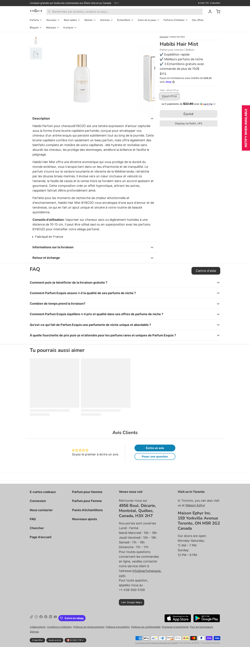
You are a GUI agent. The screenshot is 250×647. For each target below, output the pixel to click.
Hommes (105, 20)
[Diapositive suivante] (150, 72)
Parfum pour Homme (87, 492)
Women (88, 20)
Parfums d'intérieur (174, 20)
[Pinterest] (45, 618)
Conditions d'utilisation (59, 626)
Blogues (34, 27)
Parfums (34, 20)
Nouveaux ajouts (84, 519)
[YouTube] (55, 618)
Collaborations (38, 626)
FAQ (33, 519)
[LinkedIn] (50, 618)
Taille (169, 90)
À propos (68, 27)
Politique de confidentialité (146, 626)
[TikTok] (31, 618)
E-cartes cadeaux (43, 492)
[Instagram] (36, 618)
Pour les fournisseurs (201, 626)
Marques (51, 27)
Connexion (38, 501)
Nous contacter (41, 510)
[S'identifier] (208, 12)
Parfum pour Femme (87, 501)
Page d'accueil (40, 537)
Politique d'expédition (118, 626)
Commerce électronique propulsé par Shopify (156, 643)
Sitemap (34, 631)
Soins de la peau (147, 20)
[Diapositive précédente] (49, 72)
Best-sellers (70, 20)
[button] (188, 104)
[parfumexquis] (36, 11)
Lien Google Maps (131, 602)
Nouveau (51, 20)
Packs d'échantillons (87, 510)
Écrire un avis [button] (155, 448)
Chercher (37, 528)
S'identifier (215, 3)
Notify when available (246, 128)
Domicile (164, 36)
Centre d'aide (206, 271)
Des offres (197, 20)
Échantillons (123, 20)
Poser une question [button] (155, 456)
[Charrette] (216, 12)
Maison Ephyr (195, 505)
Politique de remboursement (88, 626)
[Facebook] (41, 618)
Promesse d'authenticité (175, 626)
